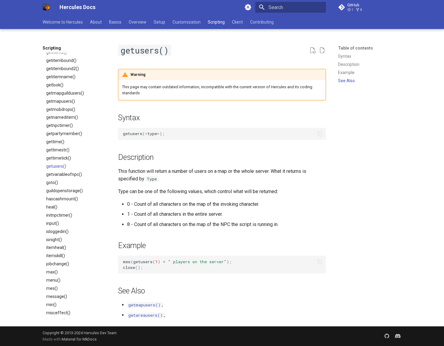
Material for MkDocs (79, 339)
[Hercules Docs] (46, 7)
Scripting (216, 22)
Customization (186, 22)
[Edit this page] (322, 50)
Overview (137, 22)
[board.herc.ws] (398, 336)
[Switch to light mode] (248, 7)
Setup (159, 22)
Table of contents (355, 48)
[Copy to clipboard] (319, 133)
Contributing (262, 22)
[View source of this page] (312, 50)
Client (237, 22)
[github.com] (387, 336)
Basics (115, 22)
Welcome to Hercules (63, 22)
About (96, 22)
